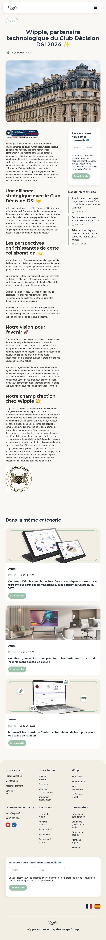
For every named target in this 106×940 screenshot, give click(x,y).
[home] (12, 7)
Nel (30, 52)
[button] (95, 7)
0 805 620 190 (13, 818)
